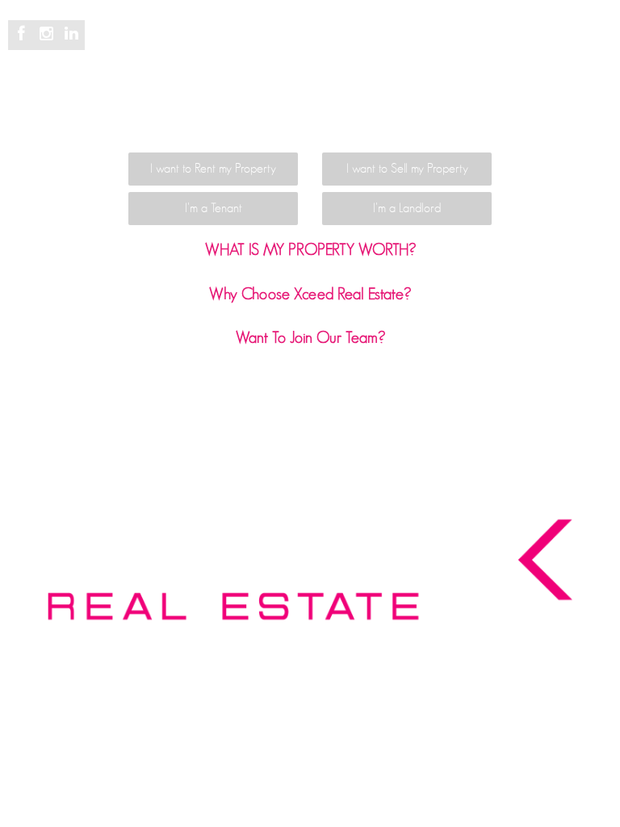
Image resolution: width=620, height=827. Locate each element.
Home (114, 42)
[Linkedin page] (71, 34)
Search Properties (204, 42)
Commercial (401, 42)
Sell (287, 42)
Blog (538, 42)
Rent (332, 42)
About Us (334, 87)
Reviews (480, 42)
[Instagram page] (48, 34)
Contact (406, 87)
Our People (252, 87)
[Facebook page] (23, 34)
